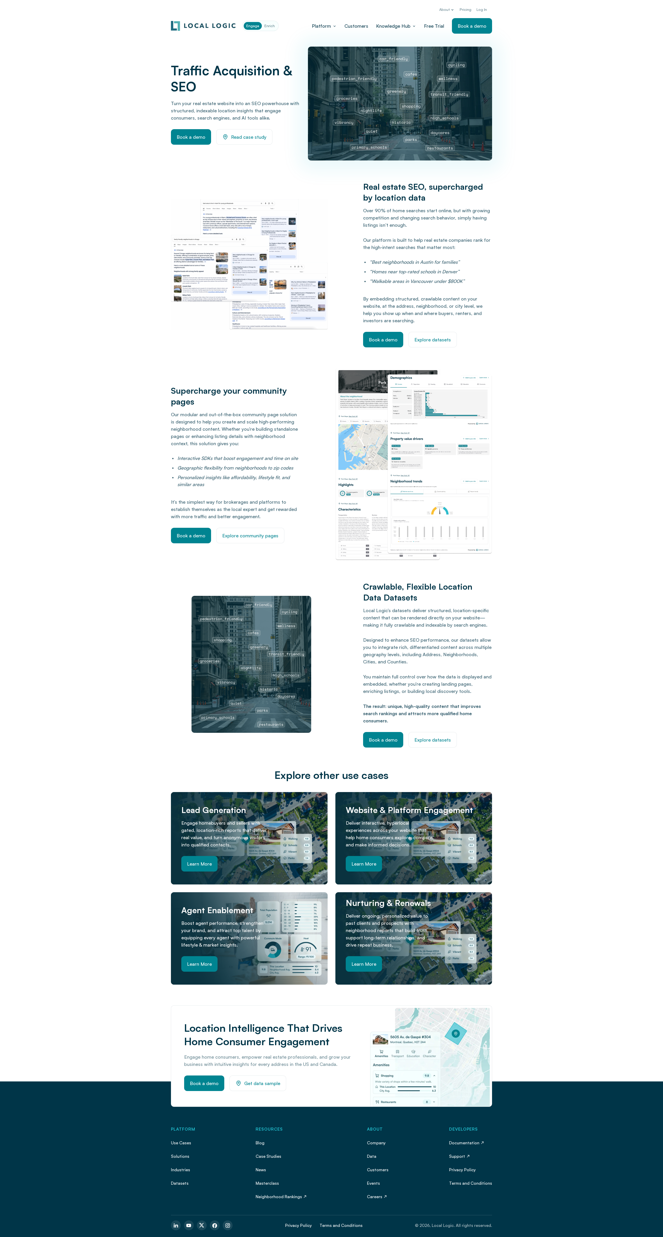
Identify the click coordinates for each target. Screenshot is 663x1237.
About (444, 9)
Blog (260, 1142)
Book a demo (472, 26)
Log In (482, 9)
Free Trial (434, 26)
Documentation (464, 1142)
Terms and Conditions (470, 1183)
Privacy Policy (462, 1169)
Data (371, 1156)
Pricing (465, 9)
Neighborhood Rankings (279, 1196)
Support (457, 1156)
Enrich (269, 26)
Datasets (180, 1183)
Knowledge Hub (393, 26)
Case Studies (268, 1156)
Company (376, 1142)
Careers (374, 1196)
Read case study (248, 137)
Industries (180, 1169)
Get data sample (262, 1083)
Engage (252, 26)
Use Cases (181, 1142)
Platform (321, 26)
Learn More (199, 864)
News (261, 1169)
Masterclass (267, 1183)
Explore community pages (250, 535)
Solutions (180, 1156)
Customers (356, 26)
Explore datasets (432, 339)
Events (373, 1183)
